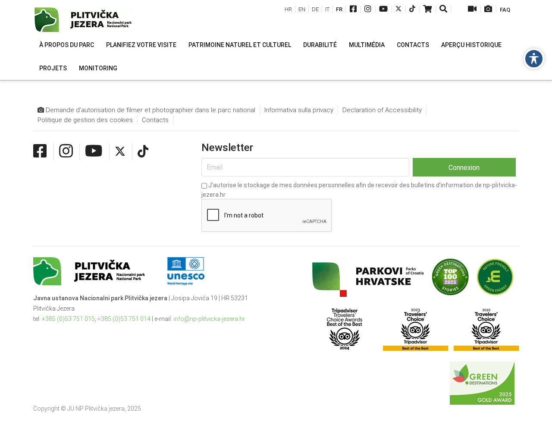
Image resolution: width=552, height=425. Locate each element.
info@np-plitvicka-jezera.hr (209, 318)
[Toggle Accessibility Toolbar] (534, 58)
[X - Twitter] (398, 9)
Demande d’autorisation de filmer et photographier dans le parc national (149, 110)
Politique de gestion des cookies (85, 120)
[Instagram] (367, 9)
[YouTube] (383, 9)
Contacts (155, 120)
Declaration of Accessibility (382, 110)
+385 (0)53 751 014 (124, 318)
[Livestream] (472, 9)
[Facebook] (353, 9)
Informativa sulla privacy (298, 110)
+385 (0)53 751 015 (68, 318)
